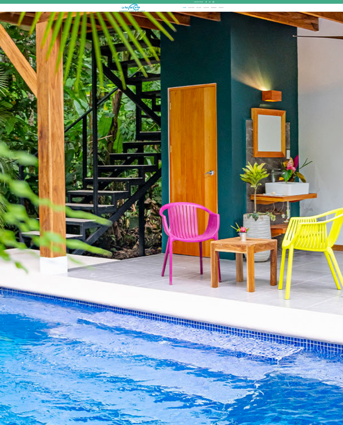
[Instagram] (213, 1)
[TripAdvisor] (209, 1)
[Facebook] (206, 1)
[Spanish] (219, 2)
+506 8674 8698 (198, 2)
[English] (217, 2)
